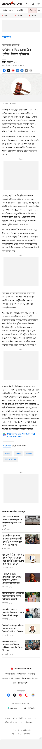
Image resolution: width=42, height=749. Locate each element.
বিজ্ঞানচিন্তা (31, 674)
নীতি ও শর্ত (8, 722)
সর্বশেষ (4, 10)
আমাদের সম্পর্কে (9, 718)
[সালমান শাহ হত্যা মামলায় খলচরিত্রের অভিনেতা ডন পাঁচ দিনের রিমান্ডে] (32, 648)
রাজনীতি (20, 10)
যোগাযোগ (19, 722)
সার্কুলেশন (31, 718)
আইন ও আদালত (10, 459)
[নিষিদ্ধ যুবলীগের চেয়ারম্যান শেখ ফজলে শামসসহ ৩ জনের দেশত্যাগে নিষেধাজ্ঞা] (32, 580)
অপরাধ (18, 453)
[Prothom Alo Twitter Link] (16, 695)
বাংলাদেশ (12, 10)
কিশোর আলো (21, 674)
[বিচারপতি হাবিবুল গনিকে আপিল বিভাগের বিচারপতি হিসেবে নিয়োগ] (32, 630)
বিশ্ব (26, 10)
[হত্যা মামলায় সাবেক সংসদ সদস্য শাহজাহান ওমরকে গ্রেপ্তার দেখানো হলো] (32, 523)
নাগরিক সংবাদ (10, 674)
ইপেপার (35, 678)
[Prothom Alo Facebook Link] (10, 695)
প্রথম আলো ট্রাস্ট (8, 678)
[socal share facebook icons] (4, 71)
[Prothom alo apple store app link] (29, 708)
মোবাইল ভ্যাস (23, 683)
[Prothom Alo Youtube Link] (28, 695)
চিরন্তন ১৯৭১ (26, 678)
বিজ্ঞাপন (21, 718)
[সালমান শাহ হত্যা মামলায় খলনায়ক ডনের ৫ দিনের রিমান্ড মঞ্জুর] (32, 614)
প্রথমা (14, 683)
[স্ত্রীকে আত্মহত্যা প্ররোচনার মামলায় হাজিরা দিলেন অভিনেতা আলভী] (32, 598)
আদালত (7, 453)
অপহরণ (29, 453)
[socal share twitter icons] (9, 71)
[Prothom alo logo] (21, 669)
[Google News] (33, 695)
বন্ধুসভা (17, 678)
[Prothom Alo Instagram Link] (22, 695)
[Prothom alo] (12, 3)
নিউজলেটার (29, 722)
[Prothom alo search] (27, 3)
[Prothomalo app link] (12, 708)
